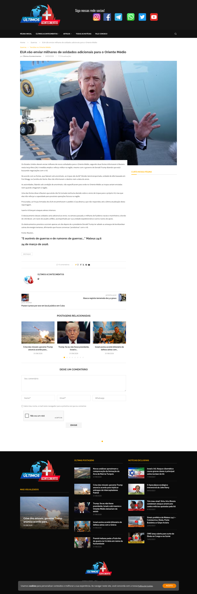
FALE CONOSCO (101, 34)
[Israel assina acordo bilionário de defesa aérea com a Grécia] (109, 332)
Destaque (27, 254)
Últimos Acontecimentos (32, 56)
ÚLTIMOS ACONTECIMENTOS (46, 34)
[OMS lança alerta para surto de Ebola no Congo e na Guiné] (136, 538)
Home (22, 42)
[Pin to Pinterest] (86, 264)
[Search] (175, 34)
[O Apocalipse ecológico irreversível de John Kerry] (136, 489)
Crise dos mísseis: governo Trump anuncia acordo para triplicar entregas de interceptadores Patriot (108, 489)
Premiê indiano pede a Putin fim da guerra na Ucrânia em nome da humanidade (108, 541)
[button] (25, 339)
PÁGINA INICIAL (26, 34)
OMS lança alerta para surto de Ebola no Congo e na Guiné (160, 535)
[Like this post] (78, 264)
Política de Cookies (145, 586)
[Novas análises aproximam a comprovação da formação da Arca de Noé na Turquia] (82, 473)
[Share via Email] (89, 264)
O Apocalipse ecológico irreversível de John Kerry (158, 486)
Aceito (169, 586)
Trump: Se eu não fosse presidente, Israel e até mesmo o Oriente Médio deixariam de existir (107, 507)
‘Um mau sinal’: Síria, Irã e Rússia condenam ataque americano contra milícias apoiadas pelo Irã (161, 504)
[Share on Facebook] (80, 264)
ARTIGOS (66, 34)
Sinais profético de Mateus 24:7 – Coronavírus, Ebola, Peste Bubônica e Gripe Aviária (161, 520)
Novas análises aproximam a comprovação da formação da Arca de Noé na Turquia (106, 471)
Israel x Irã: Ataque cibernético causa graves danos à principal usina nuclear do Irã (160, 471)
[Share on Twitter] (83, 264)
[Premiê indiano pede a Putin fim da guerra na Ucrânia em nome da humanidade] (82, 542)
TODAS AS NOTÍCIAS (83, 34)
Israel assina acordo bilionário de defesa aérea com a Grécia (107, 523)
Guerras (34, 42)
